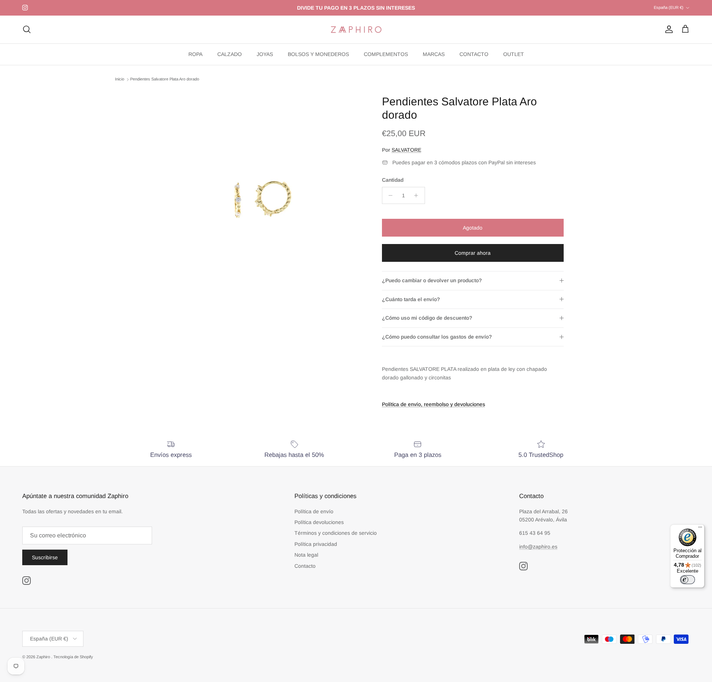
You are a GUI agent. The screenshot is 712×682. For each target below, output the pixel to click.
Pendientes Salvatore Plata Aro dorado (164, 79)
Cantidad (392, 180)
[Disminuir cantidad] (388, 195)
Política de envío (313, 511)
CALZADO (229, 54)
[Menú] (700, 528)
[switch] (687, 579)
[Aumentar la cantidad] (418, 195)
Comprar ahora (473, 253)
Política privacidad (315, 544)
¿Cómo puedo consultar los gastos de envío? (437, 337)
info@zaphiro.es (538, 547)
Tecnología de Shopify (73, 657)
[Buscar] (26, 29)
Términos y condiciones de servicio (335, 533)
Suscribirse (45, 557)
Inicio (119, 79)
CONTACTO (473, 54)
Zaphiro (43, 657)
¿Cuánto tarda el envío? (411, 299)
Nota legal (306, 555)
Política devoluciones (319, 522)
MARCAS (434, 54)
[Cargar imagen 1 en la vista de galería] (257, 198)
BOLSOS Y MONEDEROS (318, 54)
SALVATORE (406, 150)
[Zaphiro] (356, 29)
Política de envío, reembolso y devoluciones (433, 404)
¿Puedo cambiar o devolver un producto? (432, 280)
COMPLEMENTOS (386, 54)
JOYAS (265, 54)
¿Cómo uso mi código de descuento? (427, 318)
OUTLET (513, 54)
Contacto (305, 566)
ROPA (195, 54)
